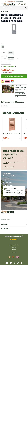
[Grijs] (2, 46)
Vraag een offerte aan (20, 87)
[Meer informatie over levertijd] (15, 66)
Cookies (14, 247)
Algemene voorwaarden (14, 245)
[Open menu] (2, 4)
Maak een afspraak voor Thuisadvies (20, 95)
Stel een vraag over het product (20, 89)
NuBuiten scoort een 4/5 (14, 236)
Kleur (2, 44)
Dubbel (4, 59)
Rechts (17, 59)
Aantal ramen (4, 50)
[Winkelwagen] (25, 4)
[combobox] (14, 8)
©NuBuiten (14, 252)
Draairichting (4, 56)
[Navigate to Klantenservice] (19, 4)
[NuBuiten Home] (9, 4)
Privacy (14, 250)
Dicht (4, 53)
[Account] (22, 4)
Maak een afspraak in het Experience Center (20, 92)
